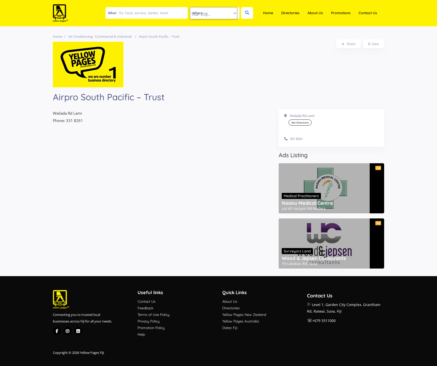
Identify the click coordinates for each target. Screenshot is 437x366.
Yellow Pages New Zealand (244, 314)
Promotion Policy (151, 328)
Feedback (145, 308)
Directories (290, 13)
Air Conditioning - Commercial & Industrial (100, 36)
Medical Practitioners (301, 196)
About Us (315, 13)
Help (141, 334)
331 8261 (296, 138)
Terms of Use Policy (153, 314)
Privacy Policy (149, 321)
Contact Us (368, 13)
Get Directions (300, 122)
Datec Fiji (229, 328)
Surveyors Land (297, 251)
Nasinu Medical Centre (307, 203)
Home (268, 13)
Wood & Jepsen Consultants (314, 258)
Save (375, 44)
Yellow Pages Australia (240, 321)
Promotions (341, 13)
